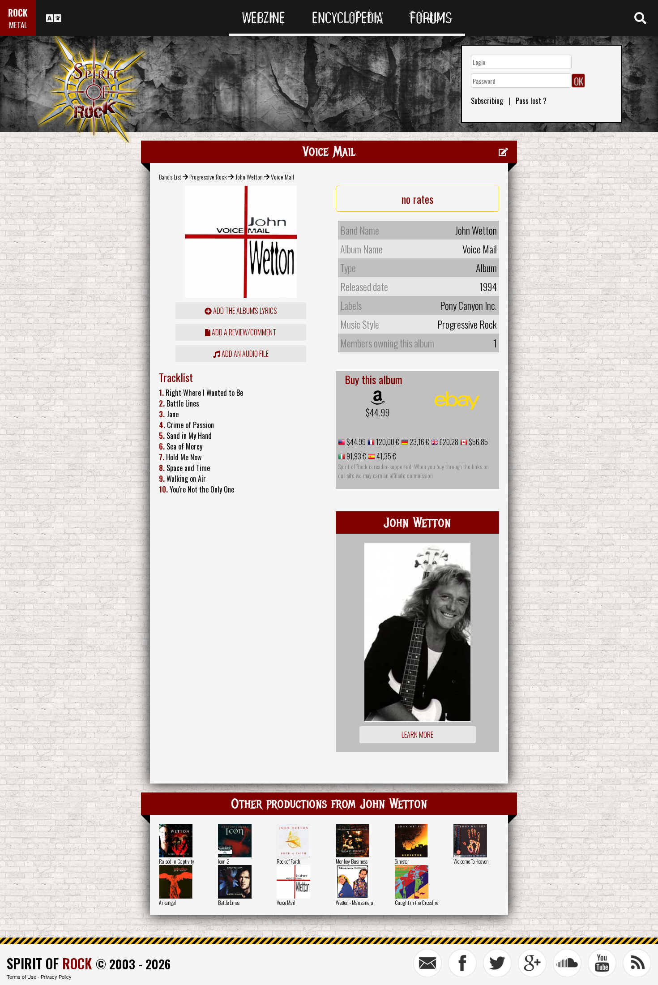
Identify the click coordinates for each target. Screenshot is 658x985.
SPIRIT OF (49, 963)
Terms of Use (21, 976)
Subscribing (487, 100)
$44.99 (377, 412)
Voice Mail (286, 902)
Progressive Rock (208, 176)
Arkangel (167, 902)
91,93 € (355, 456)
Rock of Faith (288, 861)
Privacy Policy (56, 976)
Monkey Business (351, 861)
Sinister (402, 861)
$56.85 (477, 442)
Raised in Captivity (176, 861)
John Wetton (249, 176)
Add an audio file (244, 353)
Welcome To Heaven (471, 861)
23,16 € (418, 442)
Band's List (170, 176)
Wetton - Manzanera (354, 902)
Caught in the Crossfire (416, 902)
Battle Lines (228, 902)
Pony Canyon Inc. (468, 305)
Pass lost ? (531, 100)
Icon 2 (224, 861)
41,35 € (385, 456)
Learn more (417, 734)
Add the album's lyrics (244, 310)
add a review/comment (243, 332)
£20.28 (448, 442)
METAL (18, 24)
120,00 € (387, 442)
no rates (417, 199)
